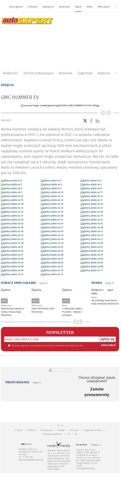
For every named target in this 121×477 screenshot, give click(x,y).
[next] (80, 321)
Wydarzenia (64, 6)
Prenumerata (46, 430)
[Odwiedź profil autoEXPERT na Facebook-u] (58, 425)
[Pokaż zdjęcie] (11, 180)
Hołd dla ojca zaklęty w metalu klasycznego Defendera (12, 311)
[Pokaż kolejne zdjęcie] (108, 112)
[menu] (60, 7)
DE (76, 434)
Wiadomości (10, 73)
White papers (104, 6)
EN (68, 434)
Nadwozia (104, 73)
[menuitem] (16, 7)
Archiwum (74, 430)
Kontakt (61, 430)
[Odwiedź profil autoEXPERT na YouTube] (62, 425)
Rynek (94, 297)
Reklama (31, 430)
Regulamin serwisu (92, 430)
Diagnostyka (85, 73)
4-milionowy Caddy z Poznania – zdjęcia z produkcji (72, 311)
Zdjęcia (78, 6)
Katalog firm (48, 6)
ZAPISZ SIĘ (107, 339)
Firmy (64, 305)
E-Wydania (33, 6)
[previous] (75, 321)
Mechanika (65, 73)
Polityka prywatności (52, 434)
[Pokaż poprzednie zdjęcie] (103, 112)
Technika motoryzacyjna (38, 73)
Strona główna (16, 6)
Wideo (90, 6)
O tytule (18, 430)
